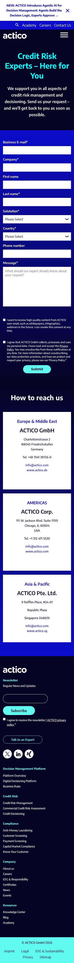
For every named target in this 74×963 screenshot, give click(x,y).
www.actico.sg (37, 631)
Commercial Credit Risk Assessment (24, 808)
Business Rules (12, 786)
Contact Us (62, 25)
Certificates (9, 884)
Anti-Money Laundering (17, 830)
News (6, 890)
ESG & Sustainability (50, 951)
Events (7, 895)
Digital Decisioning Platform (19, 781)
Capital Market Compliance (19, 846)
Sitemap (45, 957)
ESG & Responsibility (15, 879)
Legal (25, 951)
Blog (5, 917)
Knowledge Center (14, 912)
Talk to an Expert (22, 739)
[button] (17, 25)
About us (8, 868)
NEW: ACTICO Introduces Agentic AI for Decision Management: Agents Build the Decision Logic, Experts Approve (34, 10)
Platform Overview (14, 775)
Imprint (9, 951)
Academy (29, 25)
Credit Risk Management (18, 803)
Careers (45, 25)
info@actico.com (37, 465)
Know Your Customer (16, 851)
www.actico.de (37, 470)
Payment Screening (14, 841)
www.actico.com (37, 551)
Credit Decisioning (13, 813)
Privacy (28, 957)
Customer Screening (15, 835)
